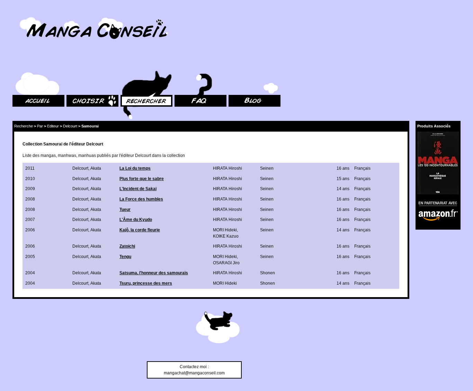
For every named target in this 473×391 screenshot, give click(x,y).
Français (362, 168)
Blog (233, 62)
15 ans (343, 178)
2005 (30, 256)
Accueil (19, 62)
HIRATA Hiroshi (227, 168)
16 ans (343, 168)
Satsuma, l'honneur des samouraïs (153, 272)
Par (40, 126)
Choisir (73, 62)
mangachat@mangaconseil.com (194, 373)
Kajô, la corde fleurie (139, 230)
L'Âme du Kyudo (135, 219)
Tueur (125, 209)
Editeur (53, 126)
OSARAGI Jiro (226, 262)
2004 (30, 272)
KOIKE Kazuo (226, 236)
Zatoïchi (127, 246)
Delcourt (70, 126)
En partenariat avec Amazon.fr (435, 202)
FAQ (178, 62)
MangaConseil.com (31, 14)
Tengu (125, 256)
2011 (30, 168)
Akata (95, 168)
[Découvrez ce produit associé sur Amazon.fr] (438, 163)
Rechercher (132, 62)
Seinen (267, 168)
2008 (30, 199)
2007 (30, 219)
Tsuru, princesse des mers (145, 283)
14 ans (343, 188)
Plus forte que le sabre (141, 178)
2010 (30, 178)
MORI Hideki (225, 230)
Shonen (267, 272)
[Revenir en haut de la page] (218, 328)
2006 (30, 230)
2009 (30, 188)
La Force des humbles (141, 199)
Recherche (23, 126)
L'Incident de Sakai (138, 188)
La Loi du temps (135, 168)
